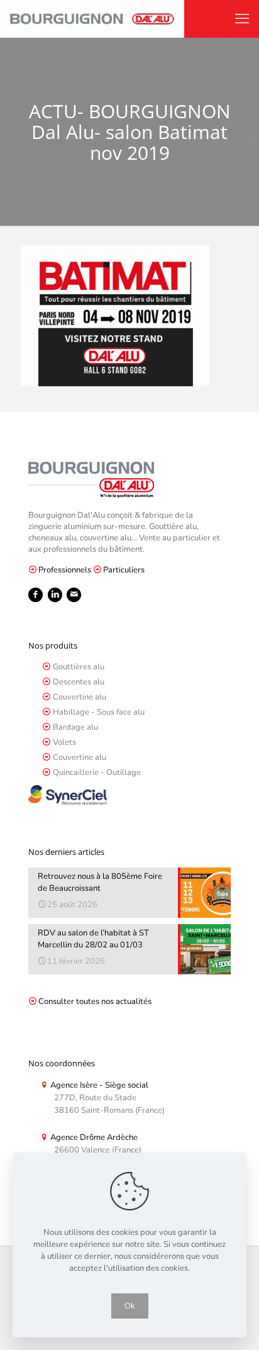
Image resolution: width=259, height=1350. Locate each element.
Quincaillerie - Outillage (97, 772)
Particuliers (124, 570)
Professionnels (64, 570)
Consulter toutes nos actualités (95, 1001)
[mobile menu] (242, 19)
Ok (129, 1306)
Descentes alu (78, 682)
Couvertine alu (79, 697)
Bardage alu (75, 727)
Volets (64, 742)
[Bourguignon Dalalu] (92, 19)
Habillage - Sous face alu (99, 712)
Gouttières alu (78, 666)
